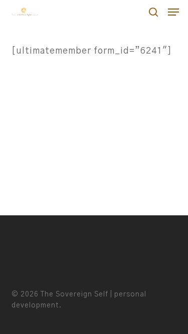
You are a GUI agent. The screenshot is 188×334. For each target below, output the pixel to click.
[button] (173, 12)
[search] (153, 12)
